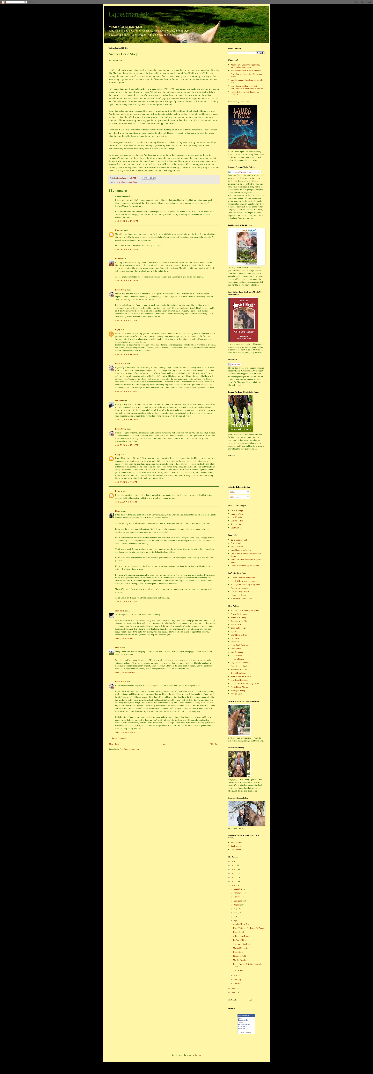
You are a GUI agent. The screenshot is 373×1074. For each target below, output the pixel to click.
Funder (118, 258)
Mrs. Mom (119, 610)
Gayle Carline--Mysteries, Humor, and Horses (246, 75)
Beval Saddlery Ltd (239, 539)
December (238, 888)
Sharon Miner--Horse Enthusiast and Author (246, 554)
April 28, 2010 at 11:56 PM (126, 354)
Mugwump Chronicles (240, 662)
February (238, 979)
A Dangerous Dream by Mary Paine (245, 584)
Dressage (241, 1028)
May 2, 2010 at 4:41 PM (125, 672)
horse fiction (242, 1026)
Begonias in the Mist (239, 621)
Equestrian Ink (129, 13)
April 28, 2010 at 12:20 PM (126, 221)
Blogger (198, 1055)
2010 (233, 885)
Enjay (117, 329)
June (236, 912)
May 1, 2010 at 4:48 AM (125, 638)
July (236, 908)
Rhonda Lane (236, 524)
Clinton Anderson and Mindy (243, 577)
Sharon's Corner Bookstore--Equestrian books (247, 560)
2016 (233, 861)
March (237, 975)
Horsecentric (236, 648)
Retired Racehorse (238, 673)
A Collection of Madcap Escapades (245, 610)
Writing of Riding (238, 690)
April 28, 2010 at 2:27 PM (126, 320)
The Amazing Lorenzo (240, 591)
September (238, 900)
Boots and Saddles (238, 627)
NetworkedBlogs (244, 1015)
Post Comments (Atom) (129, 749)
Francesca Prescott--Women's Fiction (246, 70)
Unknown (119, 230)
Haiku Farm (236, 638)
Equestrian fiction (244, 1024)
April (236, 920)
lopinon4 (119, 400)
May (236, 916)
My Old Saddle (239, 960)
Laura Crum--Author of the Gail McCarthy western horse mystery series (247, 87)
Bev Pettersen (236, 842)
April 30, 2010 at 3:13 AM (126, 601)
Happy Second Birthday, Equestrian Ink (248, 965)
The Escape (238, 970)
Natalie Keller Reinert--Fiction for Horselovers (245, 93)
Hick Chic (235, 641)
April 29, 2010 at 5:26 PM (126, 482)
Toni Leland (236, 849)
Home (164, 744)
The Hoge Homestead (239, 679)
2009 (233, 988)
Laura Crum (132, 182)
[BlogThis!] (145, 178)
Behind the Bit (237, 624)
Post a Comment (119, 738)
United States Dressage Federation (245, 565)
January (237, 983)
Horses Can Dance (238, 595)
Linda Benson (236, 655)
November (238, 892)
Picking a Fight (239, 956)
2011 (233, 881)
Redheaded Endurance (240, 669)
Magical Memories (240, 948)
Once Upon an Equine (240, 666)
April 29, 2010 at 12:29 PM (126, 445)
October (237, 896)
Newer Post (114, 744)
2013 (233, 873)
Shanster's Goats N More (241, 676)
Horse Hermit (238, 932)
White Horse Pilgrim (239, 686)
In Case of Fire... (240, 940)
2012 (233, 877)
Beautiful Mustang (238, 617)
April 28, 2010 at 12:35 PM (126, 249)
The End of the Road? (242, 944)
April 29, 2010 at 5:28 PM (126, 501)
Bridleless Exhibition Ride (241, 598)
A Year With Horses (239, 614)
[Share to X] (148, 178)
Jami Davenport (237, 652)
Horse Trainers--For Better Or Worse (248, 928)
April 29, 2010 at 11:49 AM (126, 419)
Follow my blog (246, 1032)
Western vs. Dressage (239, 588)
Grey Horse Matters (239, 634)
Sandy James (236, 527)
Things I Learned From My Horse (245, 683)
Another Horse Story (241, 924)
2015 (233, 865)
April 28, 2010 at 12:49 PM (126, 280)
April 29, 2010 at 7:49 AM (126, 391)
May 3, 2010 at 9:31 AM (125, 732)
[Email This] (143, 178)
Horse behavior (121, 182)
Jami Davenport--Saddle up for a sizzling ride (247, 81)
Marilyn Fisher (237, 520)
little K (118, 647)
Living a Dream (237, 659)
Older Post (214, 744)
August (237, 904)
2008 (233, 992)
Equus (233, 631)
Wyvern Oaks (236, 693)
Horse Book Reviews (239, 645)
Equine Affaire (237, 546)
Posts (234, 492)
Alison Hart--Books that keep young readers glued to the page (245, 66)
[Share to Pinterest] (154, 178)
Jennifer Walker (237, 513)
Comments (236, 497)
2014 (233, 869)
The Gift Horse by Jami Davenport (245, 581)
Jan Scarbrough (237, 510)
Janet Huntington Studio (241, 550)
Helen (117, 510)
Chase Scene (238, 952)
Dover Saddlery (237, 543)
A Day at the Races (241, 936)
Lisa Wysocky (236, 517)
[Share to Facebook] (151, 178)
